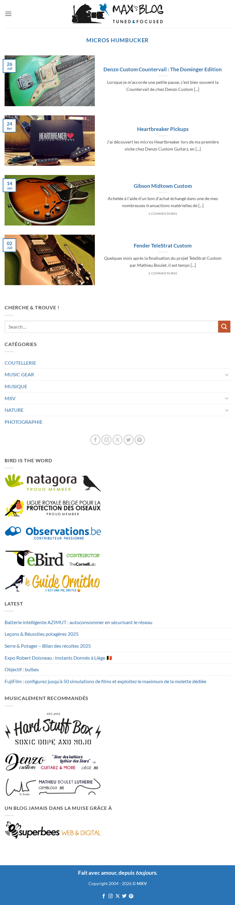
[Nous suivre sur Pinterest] (140, 440)
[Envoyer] (224, 327)
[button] (8, 13)
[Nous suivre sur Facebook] (95, 440)
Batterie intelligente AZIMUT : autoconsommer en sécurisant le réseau (78, 622)
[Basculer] (226, 374)
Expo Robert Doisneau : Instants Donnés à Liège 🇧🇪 (58, 658)
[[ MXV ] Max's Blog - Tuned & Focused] (117, 14)
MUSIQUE (16, 386)
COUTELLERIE (20, 363)
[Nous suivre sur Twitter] (129, 440)
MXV (10, 398)
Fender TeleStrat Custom (163, 246)
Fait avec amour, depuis (117, 872)
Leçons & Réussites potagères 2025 (42, 634)
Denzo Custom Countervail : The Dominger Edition (162, 69)
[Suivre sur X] (118, 440)
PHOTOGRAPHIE (24, 422)
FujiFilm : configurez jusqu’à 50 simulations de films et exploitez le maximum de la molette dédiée (105, 681)
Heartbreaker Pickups (162, 129)
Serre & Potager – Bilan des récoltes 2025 (48, 646)
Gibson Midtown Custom (163, 186)
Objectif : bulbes (22, 669)
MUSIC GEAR (19, 374)
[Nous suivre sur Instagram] (106, 440)
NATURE (14, 410)
